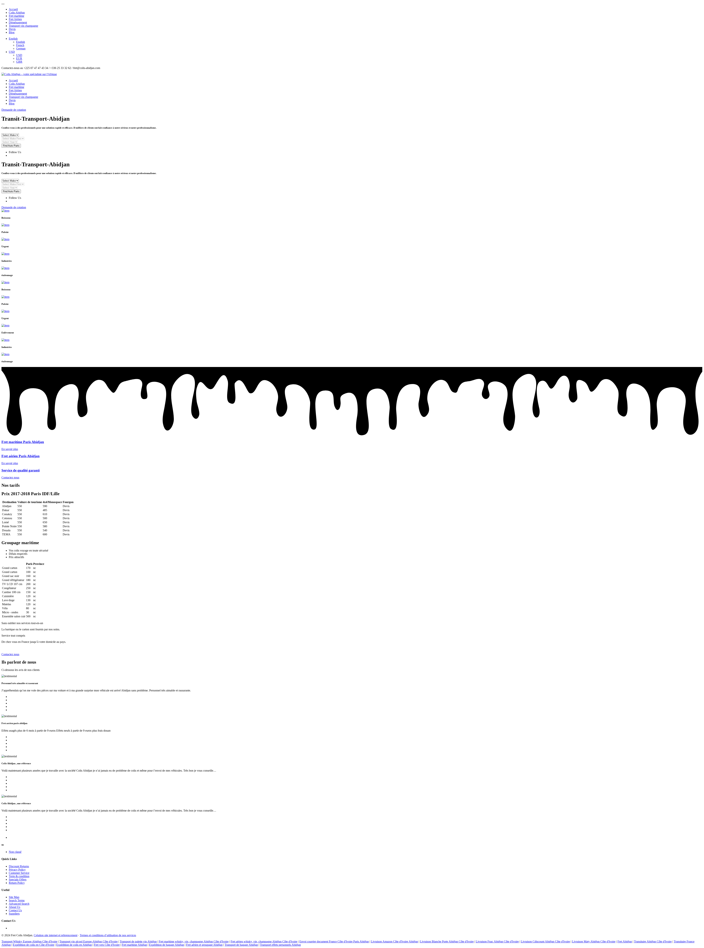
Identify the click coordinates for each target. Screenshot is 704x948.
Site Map (14, 897)
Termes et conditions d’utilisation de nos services (108, 935)
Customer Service (19, 872)
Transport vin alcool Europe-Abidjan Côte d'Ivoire (88, 941)
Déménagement (18, 93)
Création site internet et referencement (55, 935)
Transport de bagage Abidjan (241, 944)
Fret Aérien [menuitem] (15, 19)
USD (12, 51)
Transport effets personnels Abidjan (280, 944)
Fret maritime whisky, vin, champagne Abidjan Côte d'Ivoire (194, 941)
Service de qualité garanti (20, 470)
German (20, 48)
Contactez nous (10, 477)
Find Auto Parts (11, 145)
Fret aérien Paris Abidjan (20, 456)
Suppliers (14, 913)
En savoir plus (9, 449)
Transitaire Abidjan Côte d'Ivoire (653, 941)
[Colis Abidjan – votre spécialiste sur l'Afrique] (29, 74)
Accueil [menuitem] (13, 9)
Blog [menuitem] (11, 32)
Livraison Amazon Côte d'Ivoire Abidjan (394, 941)
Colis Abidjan (17, 83)
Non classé (15, 851)
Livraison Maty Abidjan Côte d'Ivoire (593, 941)
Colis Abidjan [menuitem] (17, 12)
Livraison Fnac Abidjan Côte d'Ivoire (497, 941)
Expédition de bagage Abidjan (166, 944)
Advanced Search (19, 903)
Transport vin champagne (23, 96)
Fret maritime (16, 87)
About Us (14, 907)
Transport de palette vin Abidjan (138, 941)
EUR (19, 58)
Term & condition (19, 876)
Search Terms (17, 900)
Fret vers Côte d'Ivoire (107, 944)
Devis (12, 100)
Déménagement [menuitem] (18, 22)
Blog (11, 103)
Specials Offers (17, 879)
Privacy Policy (17, 869)
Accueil (13, 80)
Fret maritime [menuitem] (16, 15)
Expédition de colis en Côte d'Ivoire (33, 944)
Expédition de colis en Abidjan (74, 944)
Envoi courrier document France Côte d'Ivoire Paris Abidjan (334, 941)
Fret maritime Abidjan (134, 944)
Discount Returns (19, 866)
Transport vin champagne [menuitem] (23, 25)
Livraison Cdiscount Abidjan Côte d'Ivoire (545, 941)
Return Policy (17, 882)
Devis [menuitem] (12, 29)
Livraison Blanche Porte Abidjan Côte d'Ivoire (447, 941)
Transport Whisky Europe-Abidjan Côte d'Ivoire (29, 941)
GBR (19, 61)
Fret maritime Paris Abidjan (22, 442)
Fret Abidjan (624, 941)
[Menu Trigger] (2, 4)
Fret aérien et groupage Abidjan (204, 944)
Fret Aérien (15, 90)
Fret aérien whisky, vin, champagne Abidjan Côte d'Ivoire (264, 941)
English (13, 38)
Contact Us (15, 910)
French (20, 45)
